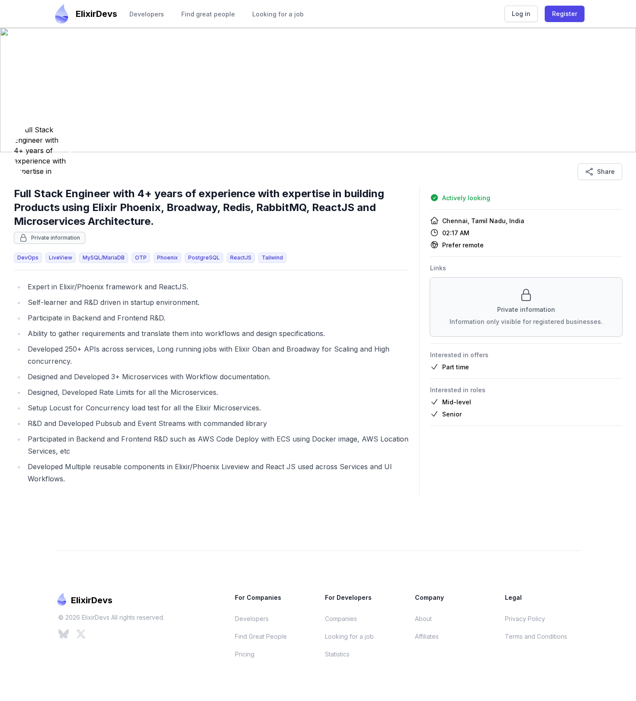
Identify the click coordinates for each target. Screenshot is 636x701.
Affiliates (427, 636)
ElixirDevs (96, 14)
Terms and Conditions (536, 636)
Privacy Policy (525, 618)
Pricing (244, 654)
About (423, 618)
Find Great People (261, 636)
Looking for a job (278, 14)
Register (564, 13)
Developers (146, 14)
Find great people (208, 14)
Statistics (337, 654)
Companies (341, 618)
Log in (521, 13)
